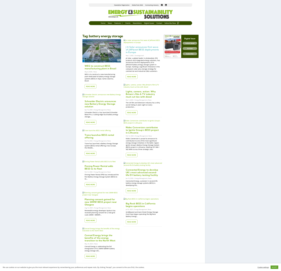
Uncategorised (139, 55)
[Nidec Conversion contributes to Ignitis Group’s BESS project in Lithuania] (143, 122)
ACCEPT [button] (274, 267)
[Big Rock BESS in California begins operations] (143, 199)
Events (127, 23)
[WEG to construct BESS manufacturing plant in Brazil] (101, 50)
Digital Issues (149, 23)
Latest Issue (189, 43)
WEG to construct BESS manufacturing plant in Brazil (100, 67)
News (110, 23)
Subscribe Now (170, 23)
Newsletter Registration (122, 5)
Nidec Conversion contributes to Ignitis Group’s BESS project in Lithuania (142, 130)
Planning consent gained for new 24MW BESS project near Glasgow (101, 202)
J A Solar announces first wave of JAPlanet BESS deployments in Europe (142, 50)
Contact (159, 23)
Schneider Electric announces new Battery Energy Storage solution (100, 104)
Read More (90, 86)
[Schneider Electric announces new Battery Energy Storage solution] (101, 95)
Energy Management (100, 110)
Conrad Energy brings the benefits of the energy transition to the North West (100, 238)
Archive (190, 48)
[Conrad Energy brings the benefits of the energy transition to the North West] (101, 229)
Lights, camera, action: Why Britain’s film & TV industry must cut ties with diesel (141, 94)
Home (103, 23)
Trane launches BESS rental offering (99, 136)
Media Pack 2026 (137, 5)
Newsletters (137, 23)
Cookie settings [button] (263, 267)
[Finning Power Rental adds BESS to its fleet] (101, 161)
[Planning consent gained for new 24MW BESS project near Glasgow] (101, 194)
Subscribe (190, 54)
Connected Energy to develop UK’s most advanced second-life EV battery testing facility (142, 172)
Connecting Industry (152, 5)
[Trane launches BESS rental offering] (101, 130)
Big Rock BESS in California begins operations (141, 205)
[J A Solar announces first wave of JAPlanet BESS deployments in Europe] (143, 41)
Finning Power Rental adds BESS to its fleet (99, 167)
